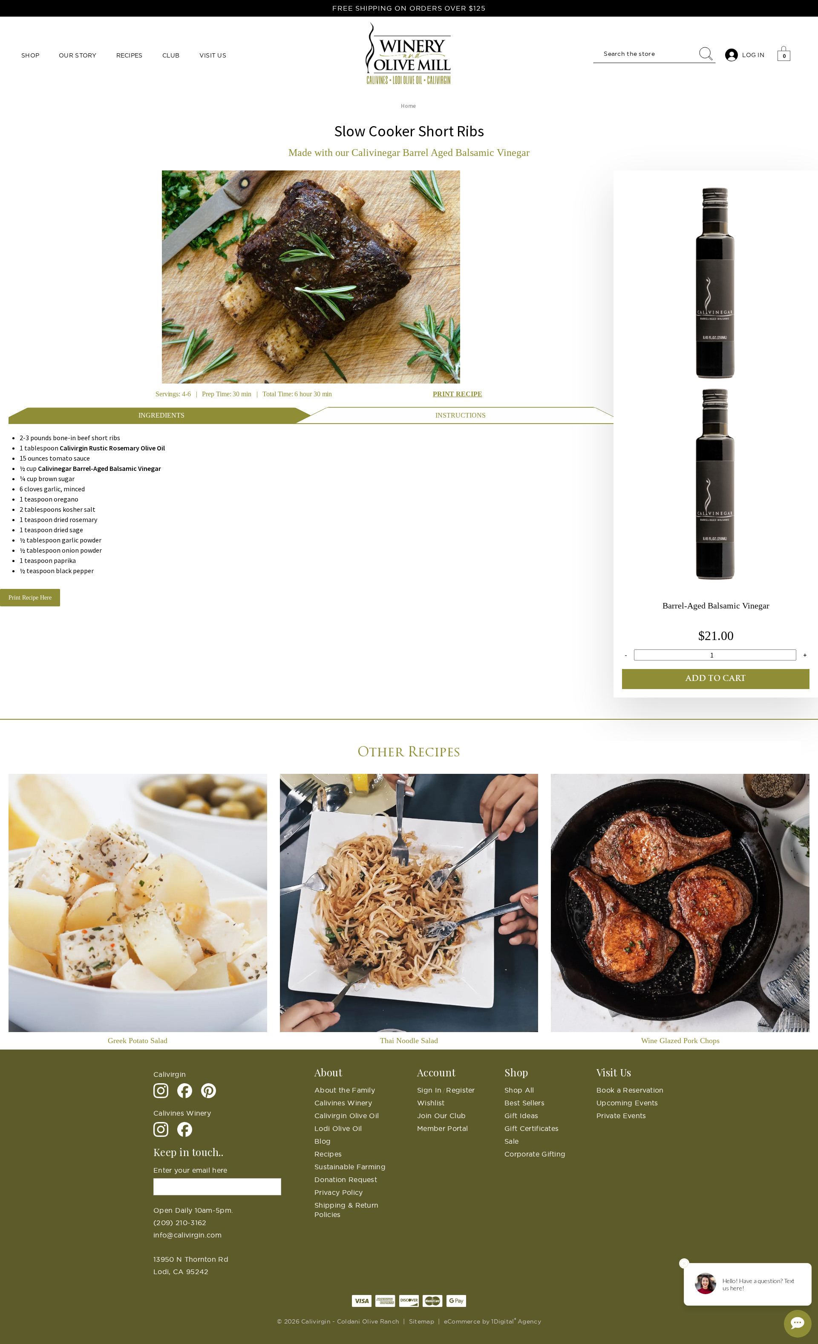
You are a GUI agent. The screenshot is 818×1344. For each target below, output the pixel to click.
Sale (511, 1141)
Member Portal (442, 1128)
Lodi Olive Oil (338, 1128)
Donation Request (345, 1179)
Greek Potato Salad (137, 1040)
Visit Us (212, 55)
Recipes (129, 55)
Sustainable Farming (350, 1166)
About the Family (344, 1090)
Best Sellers (524, 1103)
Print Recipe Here (30, 597)
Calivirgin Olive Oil (346, 1115)
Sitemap (421, 1321)
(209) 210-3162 (179, 1222)
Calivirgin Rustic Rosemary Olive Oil (112, 448)
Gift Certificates (531, 1128)
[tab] (161, 414)
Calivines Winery (343, 1103)
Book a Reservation (630, 1090)
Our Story (78, 55)
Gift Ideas (521, 1115)
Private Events (621, 1115)
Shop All (519, 1090)
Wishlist (431, 1103)
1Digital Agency (516, 1321)
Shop (30, 55)
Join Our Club (441, 1115)
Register (460, 1090)
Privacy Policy (338, 1192)
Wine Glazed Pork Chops (680, 1040)
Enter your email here (190, 1170)
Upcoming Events (627, 1103)
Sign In (429, 1090)
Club (171, 55)
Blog (322, 1141)
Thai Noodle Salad (409, 1040)
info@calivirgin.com (187, 1235)
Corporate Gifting (534, 1154)
